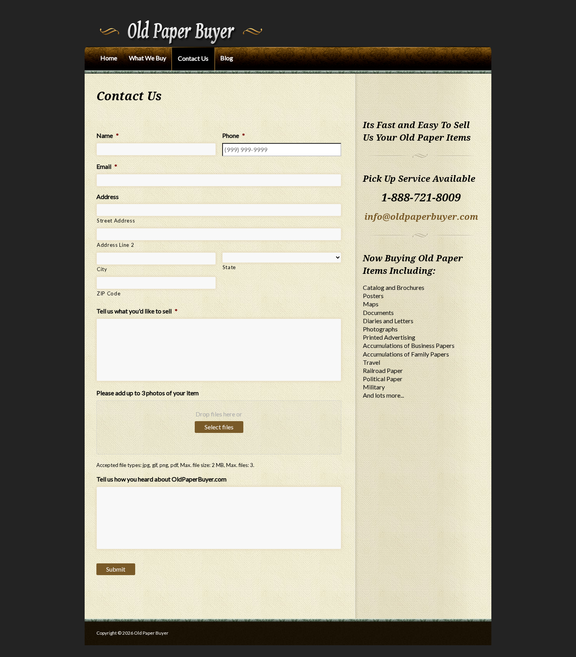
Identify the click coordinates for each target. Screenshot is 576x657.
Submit (115, 569)
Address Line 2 (115, 245)
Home (108, 58)
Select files (219, 427)
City (102, 269)
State (229, 267)
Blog (226, 58)
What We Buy (147, 58)
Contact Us (193, 58)
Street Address (116, 220)
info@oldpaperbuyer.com (421, 217)
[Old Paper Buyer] (179, 21)
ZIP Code (108, 293)
